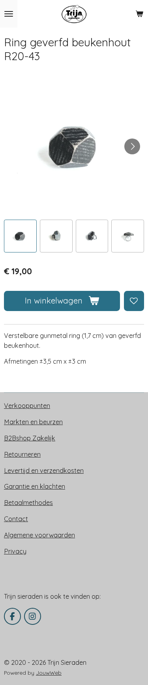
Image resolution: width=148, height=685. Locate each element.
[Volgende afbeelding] (132, 146)
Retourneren (22, 454)
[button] (20, 236)
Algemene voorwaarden (39, 535)
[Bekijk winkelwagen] (139, 14)
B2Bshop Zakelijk (29, 438)
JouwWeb (49, 672)
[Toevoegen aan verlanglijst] (134, 301)
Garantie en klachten (34, 486)
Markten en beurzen (33, 422)
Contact (16, 519)
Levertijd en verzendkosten (44, 470)
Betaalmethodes (28, 503)
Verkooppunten (27, 406)
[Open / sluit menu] (8, 14)
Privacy (15, 551)
